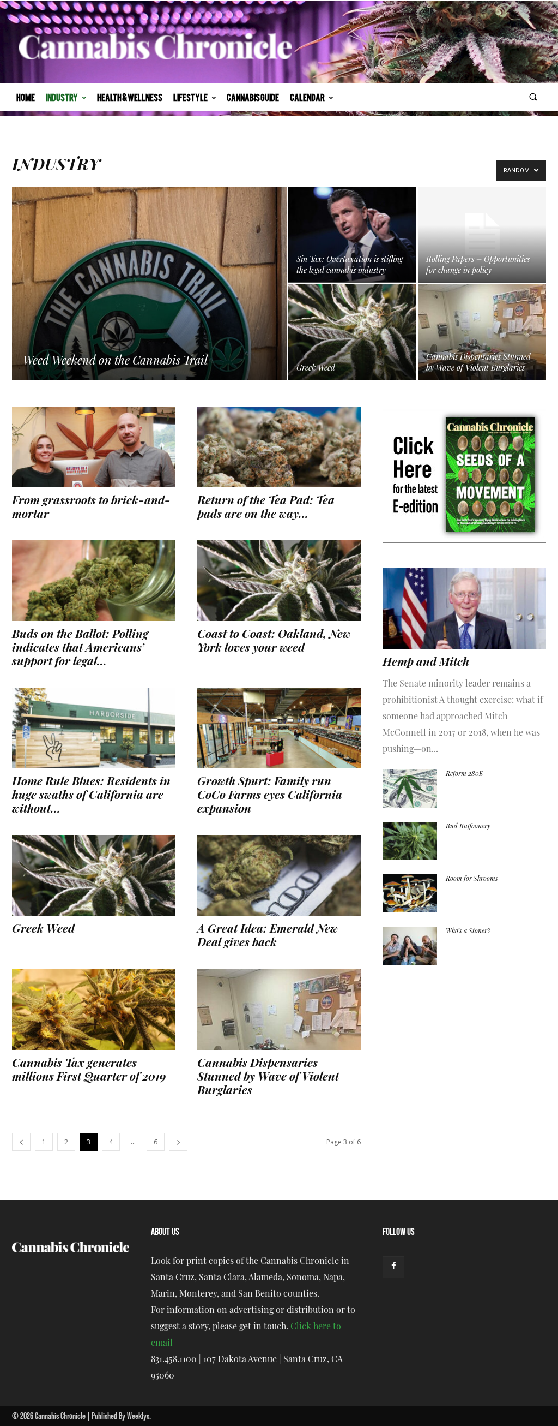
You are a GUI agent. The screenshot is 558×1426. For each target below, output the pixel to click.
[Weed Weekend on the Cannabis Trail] (149, 306)
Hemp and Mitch (426, 663)
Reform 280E (464, 774)
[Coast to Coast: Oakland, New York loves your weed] (279, 580)
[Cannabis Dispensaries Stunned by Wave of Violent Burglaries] (482, 332)
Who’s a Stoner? (468, 931)
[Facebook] (393, 1267)
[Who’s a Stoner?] (410, 946)
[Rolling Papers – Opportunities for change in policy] (482, 235)
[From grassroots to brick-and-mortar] (93, 447)
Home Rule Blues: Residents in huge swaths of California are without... (91, 796)
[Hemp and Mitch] (464, 608)
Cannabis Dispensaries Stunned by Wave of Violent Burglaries (268, 1077)
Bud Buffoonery (468, 827)
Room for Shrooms (472, 879)
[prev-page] (21, 1142)
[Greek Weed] (352, 332)
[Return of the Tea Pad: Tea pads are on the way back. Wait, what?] (279, 447)
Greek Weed (43, 929)
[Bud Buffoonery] (410, 841)
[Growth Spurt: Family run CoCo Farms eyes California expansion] (279, 728)
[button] (533, 97)
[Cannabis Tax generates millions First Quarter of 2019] (93, 1009)
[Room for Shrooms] (410, 893)
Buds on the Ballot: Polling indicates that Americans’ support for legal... (80, 648)
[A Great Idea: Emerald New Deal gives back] (279, 875)
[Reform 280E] (410, 788)
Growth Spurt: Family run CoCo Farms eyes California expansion (269, 796)
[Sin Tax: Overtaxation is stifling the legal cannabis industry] (352, 235)
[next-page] (178, 1142)
